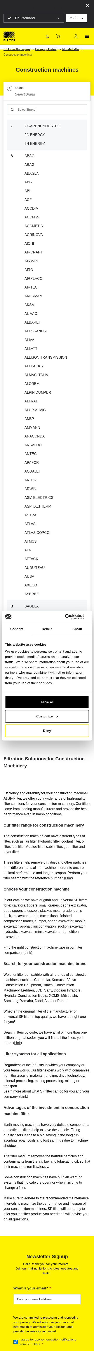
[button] (76, 18)
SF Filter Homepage (16, 49)
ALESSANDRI (35, 331)
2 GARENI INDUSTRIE (42, 126)
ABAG (29, 164)
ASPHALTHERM (37, 506)
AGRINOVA (33, 235)
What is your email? (30, 1288)
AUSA (29, 576)
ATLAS (30, 524)
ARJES (30, 480)
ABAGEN (31, 173)
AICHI (29, 243)
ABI (27, 191)
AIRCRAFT (33, 252)
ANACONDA (34, 436)
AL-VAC (30, 313)
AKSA (29, 305)
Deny (47, 730)
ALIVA (29, 340)
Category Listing (46, 49)
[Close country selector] (87, 5)
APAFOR (31, 462)
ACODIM (31, 208)
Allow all (47, 702)
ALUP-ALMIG (35, 410)
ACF (28, 200)
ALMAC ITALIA (36, 375)
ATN (27, 550)
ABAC (29, 156)
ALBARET (32, 322)
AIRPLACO (33, 278)
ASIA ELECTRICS (38, 497)
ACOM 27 (32, 217)
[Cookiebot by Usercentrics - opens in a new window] (70, 617)
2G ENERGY (34, 135)
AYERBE (31, 594)
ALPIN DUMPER (37, 392)
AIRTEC (31, 287)
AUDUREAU (34, 568)
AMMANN (32, 427)
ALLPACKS (33, 366)
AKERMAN (33, 296)
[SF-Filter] (9, 36)
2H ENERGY (34, 143)
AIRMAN (31, 261)
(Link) (68, 878)
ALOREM (31, 384)
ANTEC (30, 454)
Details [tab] (47, 629)
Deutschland (25, 18)
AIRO (28, 270)
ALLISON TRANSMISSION (45, 357)
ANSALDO (33, 445)
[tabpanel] (47, 405)
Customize (44, 716)
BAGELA (31, 606)
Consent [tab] (16, 629)
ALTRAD (31, 401)
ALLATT (30, 349)
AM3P (29, 419)
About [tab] (77, 629)
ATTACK (31, 559)
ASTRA (30, 515)
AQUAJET (32, 471)
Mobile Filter (70, 49)
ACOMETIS (33, 226)
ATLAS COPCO (36, 533)
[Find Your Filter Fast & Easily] (47, 36)
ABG (28, 182)
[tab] (47, 91)
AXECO (30, 585)
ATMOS (30, 541)
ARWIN (30, 489)
